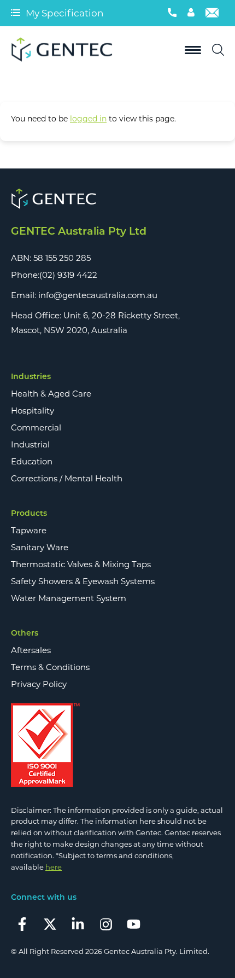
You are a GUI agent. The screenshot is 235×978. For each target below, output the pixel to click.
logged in (88, 119)
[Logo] (65, 50)
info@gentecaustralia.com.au (97, 295)
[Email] (212, 13)
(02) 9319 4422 (68, 275)
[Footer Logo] (117, 199)
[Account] (191, 13)
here (53, 867)
